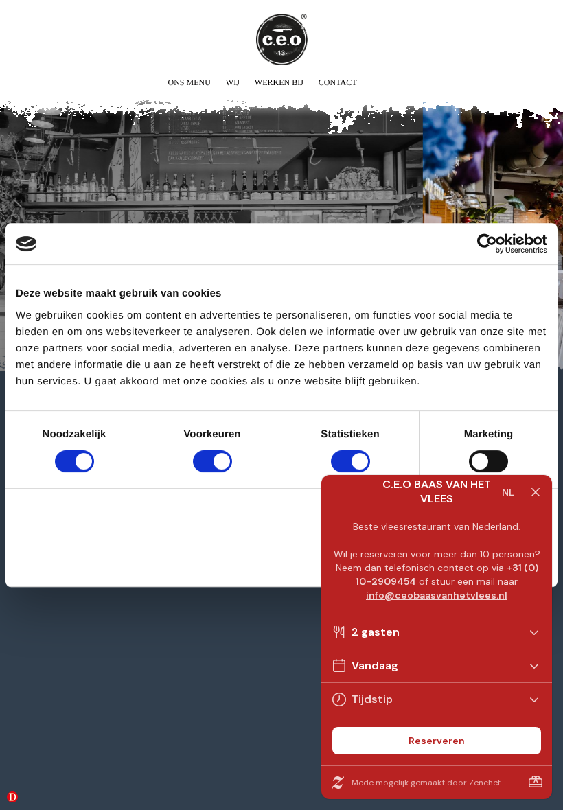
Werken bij (279, 82)
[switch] (212, 461)
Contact (338, 82)
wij (233, 82)
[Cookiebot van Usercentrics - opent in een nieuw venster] (487, 243)
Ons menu (189, 82)
